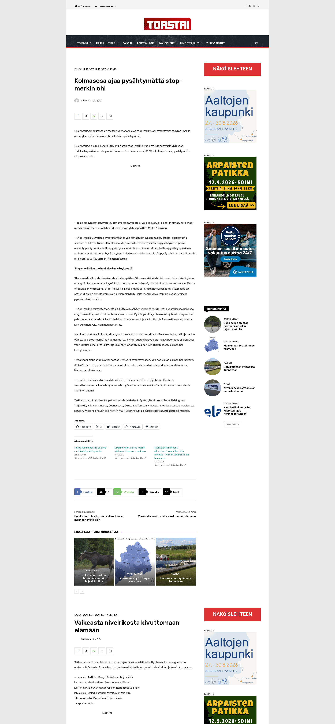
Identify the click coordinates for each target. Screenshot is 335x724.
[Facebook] (246, 6)
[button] (256, 43)
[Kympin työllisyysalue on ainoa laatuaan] (212, 387)
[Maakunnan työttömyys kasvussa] (135, 561)
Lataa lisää (231, 424)
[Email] (109, 116)
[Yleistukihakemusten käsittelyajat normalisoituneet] (212, 409)
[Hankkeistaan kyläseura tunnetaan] (176, 561)
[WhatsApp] (93, 116)
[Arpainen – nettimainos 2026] (230, 208)
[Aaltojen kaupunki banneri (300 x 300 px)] (230, 141)
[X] (258, 6)
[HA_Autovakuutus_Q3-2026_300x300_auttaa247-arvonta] (230, 275)
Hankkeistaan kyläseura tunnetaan (175, 580)
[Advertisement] (135, 193)
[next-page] (82, 591)
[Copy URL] (101, 116)
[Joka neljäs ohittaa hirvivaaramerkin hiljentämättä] (94, 561)
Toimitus (85, 100)
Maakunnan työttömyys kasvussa (135, 580)
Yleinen (112, 69)
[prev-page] (76, 591)
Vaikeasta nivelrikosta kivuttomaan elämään (167, 516)
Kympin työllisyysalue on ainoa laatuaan (239, 389)
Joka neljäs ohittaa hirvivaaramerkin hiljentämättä (94, 578)
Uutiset (100, 69)
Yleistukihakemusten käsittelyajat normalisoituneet (237, 410)
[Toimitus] (77, 100)
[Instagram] (250, 6)
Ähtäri (227, 384)
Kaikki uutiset (84, 69)
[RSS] (254, 6)
